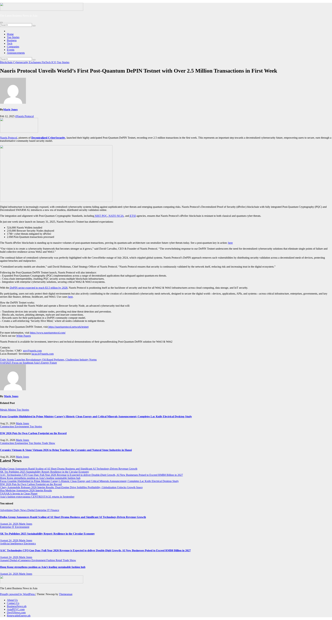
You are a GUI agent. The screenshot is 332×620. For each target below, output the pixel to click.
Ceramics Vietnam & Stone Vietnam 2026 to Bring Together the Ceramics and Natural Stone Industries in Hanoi (66, 450)
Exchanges (35, 62)
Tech (9, 43)
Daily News (20, 510)
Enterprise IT (42, 510)
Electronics (30, 543)
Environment (22, 426)
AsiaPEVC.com (16, 609)
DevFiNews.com (16, 612)
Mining (12, 409)
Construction (7, 426)
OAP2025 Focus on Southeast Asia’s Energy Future (28, 362)
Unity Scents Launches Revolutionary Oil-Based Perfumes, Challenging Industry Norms (48, 359)
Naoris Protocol (8, 137)
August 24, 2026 (9, 523)
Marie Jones (10, 109)
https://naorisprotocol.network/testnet (68, 326)
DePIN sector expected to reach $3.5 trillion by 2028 (38, 287)
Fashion (51, 560)
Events (10, 49)
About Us (12, 600)
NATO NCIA (116, 215)
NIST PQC (100, 215)
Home (10, 34)
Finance (54, 510)
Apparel (5, 560)
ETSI (132, 215)
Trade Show (48, 443)
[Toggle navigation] (1, 22)
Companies (13, 46)
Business (12, 40)
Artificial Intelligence (12, 543)
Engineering (22, 443)
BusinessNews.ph (16, 606)
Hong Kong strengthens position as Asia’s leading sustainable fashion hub (40, 478)
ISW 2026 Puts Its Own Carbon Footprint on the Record (33, 433)
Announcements (16, 52)
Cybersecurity (21, 62)
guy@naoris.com (32, 350)
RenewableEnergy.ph (18, 615)
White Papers (23, 335)
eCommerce (24, 560)
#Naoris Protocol (24, 116)
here (230, 242)
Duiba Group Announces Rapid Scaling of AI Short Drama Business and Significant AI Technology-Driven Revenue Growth (68, 468)
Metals (4, 409)
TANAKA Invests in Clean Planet (18, 493)
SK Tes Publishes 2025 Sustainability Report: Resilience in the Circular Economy (44, 471)
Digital (31, 510)
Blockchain (6, 62)
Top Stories (13, 37)
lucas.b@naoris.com (42, 353)
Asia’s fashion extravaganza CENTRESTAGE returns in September (37, 496)
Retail (59, 560)
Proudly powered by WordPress (17, 594)
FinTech (46, 62)
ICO (54, 62)
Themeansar (65, 594)
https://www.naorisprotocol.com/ (48, 332)
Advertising (6, 510)
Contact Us (13, 603)
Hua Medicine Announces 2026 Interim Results (26, 490)
